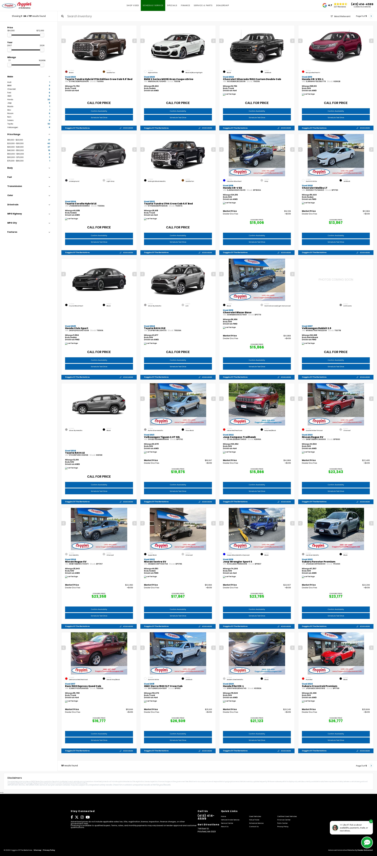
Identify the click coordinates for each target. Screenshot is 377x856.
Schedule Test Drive (99, 117)
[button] (134, 40)
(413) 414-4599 (362, 4)
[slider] (9, 35)
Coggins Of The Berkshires (77, 128)
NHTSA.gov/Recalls (161, 784)
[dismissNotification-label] (371, 821)
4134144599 (128, 128)
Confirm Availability (99, 111)
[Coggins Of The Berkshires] (16, 5)
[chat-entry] (367, 842)
